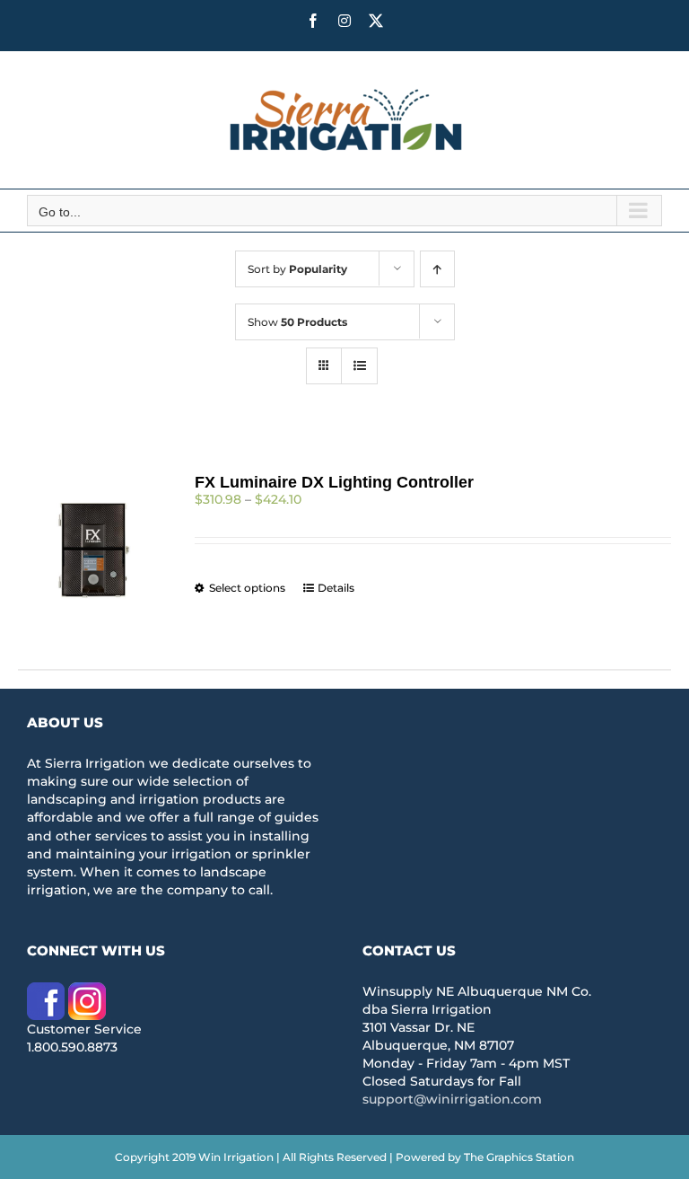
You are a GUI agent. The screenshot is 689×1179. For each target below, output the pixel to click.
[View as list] (359, 365)
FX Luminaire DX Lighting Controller (334, 482)
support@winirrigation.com (452, 1099)
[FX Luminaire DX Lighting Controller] (93, 549)
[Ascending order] (437, 269)
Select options (247, 587)
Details (336, 587)
